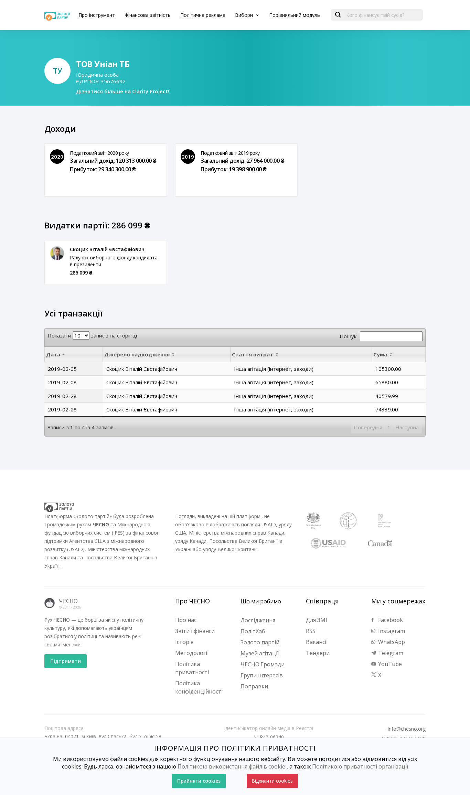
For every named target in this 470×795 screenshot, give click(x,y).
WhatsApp (391, 642)
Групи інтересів (262, 675)
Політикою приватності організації (360, 766)
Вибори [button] (244, 15)
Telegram (390, 653)
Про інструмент (96, 15)
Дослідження (258, 620)
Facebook (390, 620)
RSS (311, 631)
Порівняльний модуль (294, 15)
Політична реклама (202, 15)
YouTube (389, 664)
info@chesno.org (407, 729)
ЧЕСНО (68, 601)
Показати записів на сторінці (92, 335)
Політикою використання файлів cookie (231, 766)
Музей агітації (260, 653)
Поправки (254, 686)
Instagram (391, 631)
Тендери (318, 653)
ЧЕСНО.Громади (263, 664)
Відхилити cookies (272, 780)
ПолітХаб (253, 631)
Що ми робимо (261, 601)
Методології (192, 653)
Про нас (185, 620)
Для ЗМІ (316, 620)
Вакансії (317, 642)
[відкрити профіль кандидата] (57, 253)
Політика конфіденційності (199, 687)
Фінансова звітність (148, 15)
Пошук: (348, 336)
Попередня (368, 427)
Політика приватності (192, 668)
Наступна (407, 427)
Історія (184, 642)
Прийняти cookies (199, 780)
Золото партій (260, 642)
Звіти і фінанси (195, 631)
